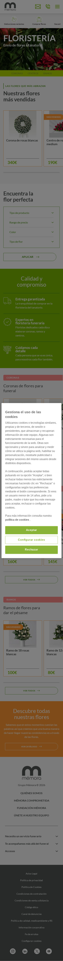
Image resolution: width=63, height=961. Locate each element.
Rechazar (31, 549)
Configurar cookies (31, 539)
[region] (31, 480)
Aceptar (31, 530)
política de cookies (17, 519)
